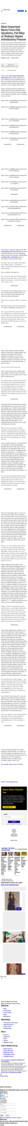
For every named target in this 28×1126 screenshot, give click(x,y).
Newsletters (7, 1016)
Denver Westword (9, 1050)
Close (2, 1125)
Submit (7, 1115)
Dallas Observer (8, 1048)
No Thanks (3, 1102)
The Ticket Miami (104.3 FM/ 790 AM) (13, 250)
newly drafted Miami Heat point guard (12, 77)
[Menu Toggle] (1, 11)
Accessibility (17, 1060)
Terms (16, 824)
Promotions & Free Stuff (11, 1022)
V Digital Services (8, 1056)
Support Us (20, 10)
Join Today (3, 1100)
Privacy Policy (7, 1028)
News (5, 1008)
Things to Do (4, 1097)
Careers (6, 1040)
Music (5, 1014)
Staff (5, 1038)
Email (6, 814)
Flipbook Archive (8, 1042)
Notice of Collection (11, 824)
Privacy (20, 824)
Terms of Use (7, 1026)
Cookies (11, 1060)
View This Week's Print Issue (9, 1001)
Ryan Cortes (6, 58)
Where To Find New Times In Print (10, 1003)
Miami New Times (8, 1052)
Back (2, 1115)
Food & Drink (7, 1010)
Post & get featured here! (10, 885)
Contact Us (7, 1036)
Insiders (3, 1098)
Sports (3, 23)
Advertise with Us (8, 1024)
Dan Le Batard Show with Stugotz (14, 256)
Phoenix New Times (9, 1054)
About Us (6, 1035)
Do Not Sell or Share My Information (11, 1072)
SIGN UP (14, 821)
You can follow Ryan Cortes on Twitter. (12, 764)
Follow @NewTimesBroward (9, 782)
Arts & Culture (8, 1012)
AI (21, 1060)
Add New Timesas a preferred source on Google (11, 65)
